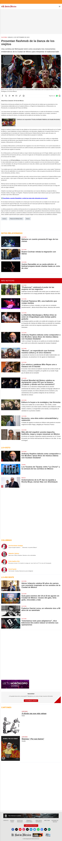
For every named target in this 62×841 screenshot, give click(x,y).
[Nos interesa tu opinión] (31, 816)
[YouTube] (20, 829)
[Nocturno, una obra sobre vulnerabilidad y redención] (10, 421)
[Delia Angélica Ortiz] (4, 562)
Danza (28, 218)
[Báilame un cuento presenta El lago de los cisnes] (10, 241)
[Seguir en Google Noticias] (59, 96)
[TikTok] (27, 829)
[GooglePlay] (49, 829)
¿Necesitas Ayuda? (31, 825)
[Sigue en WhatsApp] (57, 96)
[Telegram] (13, 96)
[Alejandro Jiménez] (4, 554)
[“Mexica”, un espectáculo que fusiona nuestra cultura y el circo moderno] (10, 354)
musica (4, 218)
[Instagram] (23, 829)
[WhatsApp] (9, 96)
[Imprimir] (23, 96)
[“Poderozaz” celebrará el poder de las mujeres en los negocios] (10, 290)
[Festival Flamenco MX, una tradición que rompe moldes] (10, 304)
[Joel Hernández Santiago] (4, 546)
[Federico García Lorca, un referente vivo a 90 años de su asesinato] (10, 610)
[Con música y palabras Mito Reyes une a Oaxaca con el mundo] (10, 369)
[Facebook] (2, 96)
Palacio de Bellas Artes (16, 218)
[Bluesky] (34, 829)
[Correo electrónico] (16, 96)
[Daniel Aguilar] (4, 570)
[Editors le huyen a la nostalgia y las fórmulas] (10, 406)
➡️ (2, 198)
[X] (6, 96)
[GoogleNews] (42, 829)
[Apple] (45, 829)
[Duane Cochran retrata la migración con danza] (10, 254)
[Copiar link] (20, 96)
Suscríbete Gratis (31, 700)
